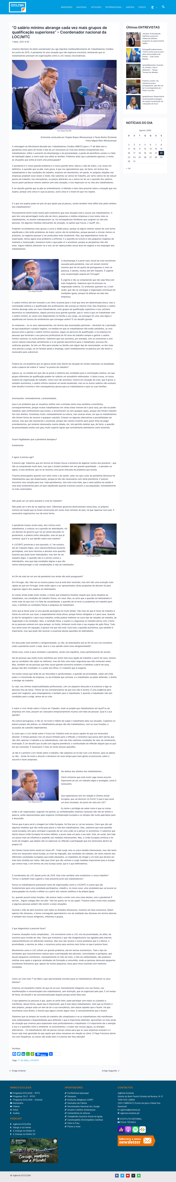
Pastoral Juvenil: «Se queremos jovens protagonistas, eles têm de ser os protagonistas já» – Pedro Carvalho (152, 85)
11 (140, 149)
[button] (156, 7)
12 (145, 149)
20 (150, 153)
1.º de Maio (23, 1060)
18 (140, 153)
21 (156, 153)
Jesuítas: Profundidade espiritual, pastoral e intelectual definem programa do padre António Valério (153, 38)
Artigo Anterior (17, 1071)
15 (161, 149)
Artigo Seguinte (110, 1071)
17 (134, 153)
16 (129, 153)
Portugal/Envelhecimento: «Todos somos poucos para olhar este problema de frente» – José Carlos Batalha (153, 54)
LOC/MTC (34, 1060)
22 (161, 153)
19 (145, 153)
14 (156, 149)
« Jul (128, 168)
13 (151, 149)
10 (134, 149)
